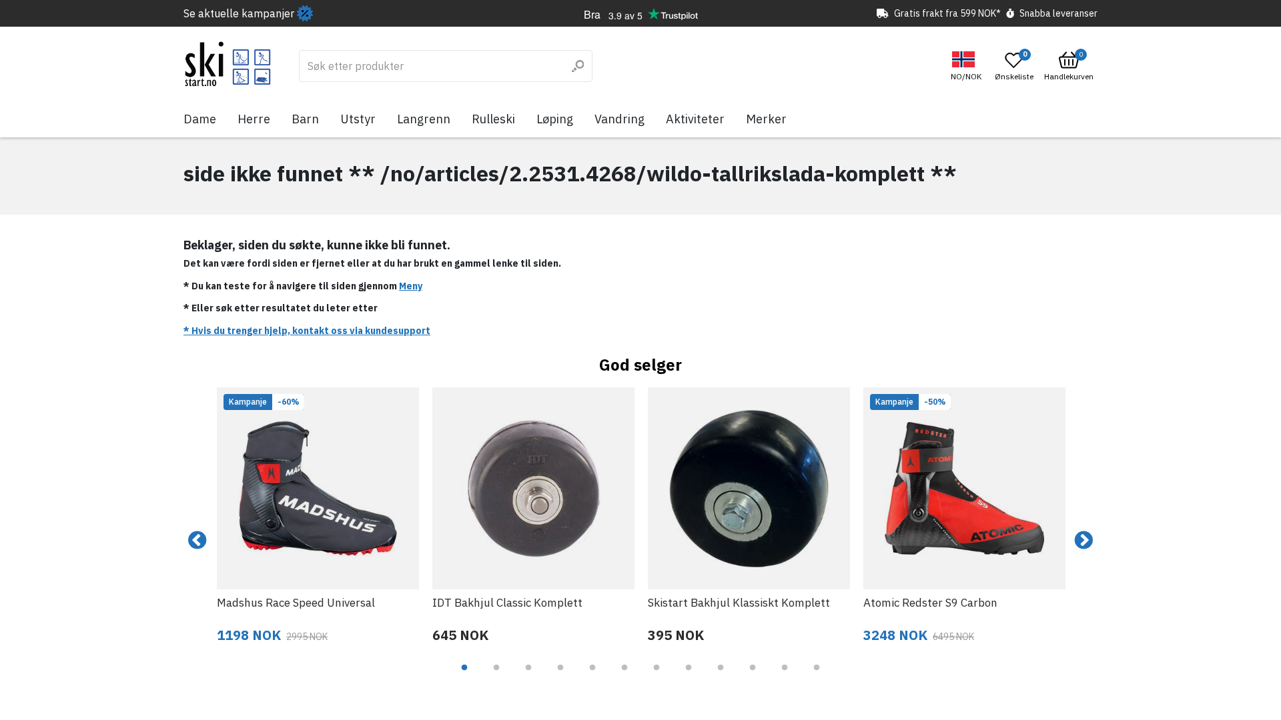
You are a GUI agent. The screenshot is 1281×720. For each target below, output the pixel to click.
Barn (305, 119)
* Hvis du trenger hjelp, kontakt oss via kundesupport (306, 331)
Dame (199, 119)
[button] (967, 66)
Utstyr (358, 119)
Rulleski (493, 119)
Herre (254, 119)
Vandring (619, 119)
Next (1083, 540)
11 (785, 677)
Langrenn (423, 119)
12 (817, 677)
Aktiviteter (695, 119)
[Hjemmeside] (227, 64)
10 (753, 677)
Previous (197, 540)
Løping (554, 119)
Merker (766, 119)
